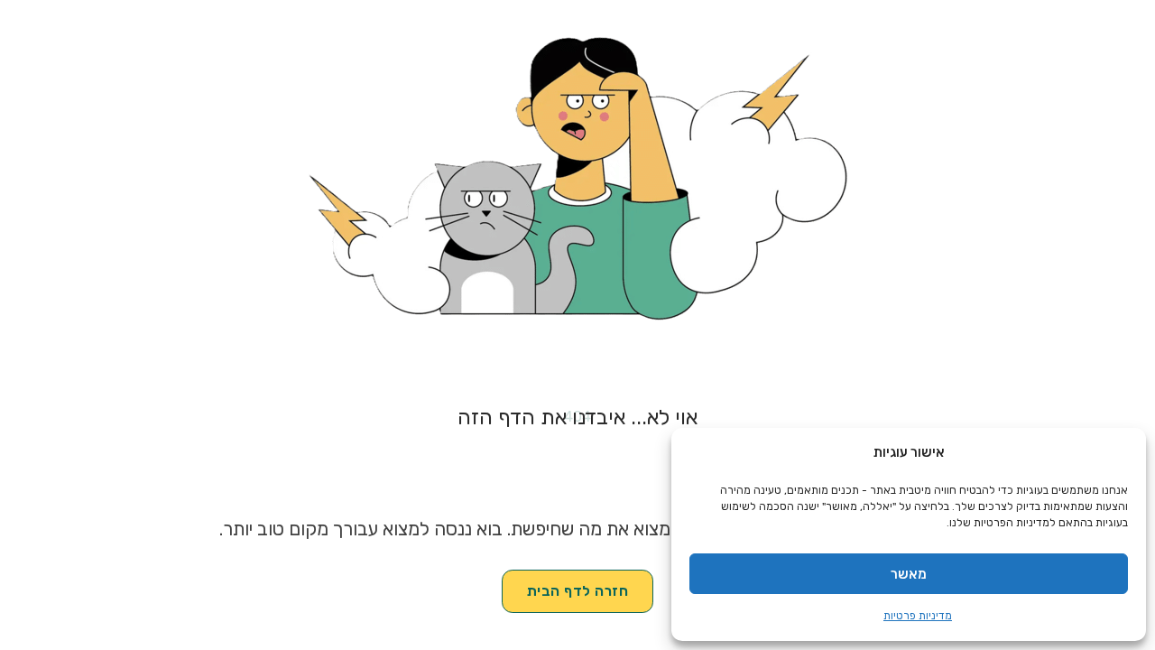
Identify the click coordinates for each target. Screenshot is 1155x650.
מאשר (909, 574)
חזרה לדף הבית (578, 590)
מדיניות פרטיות (917, 615)
